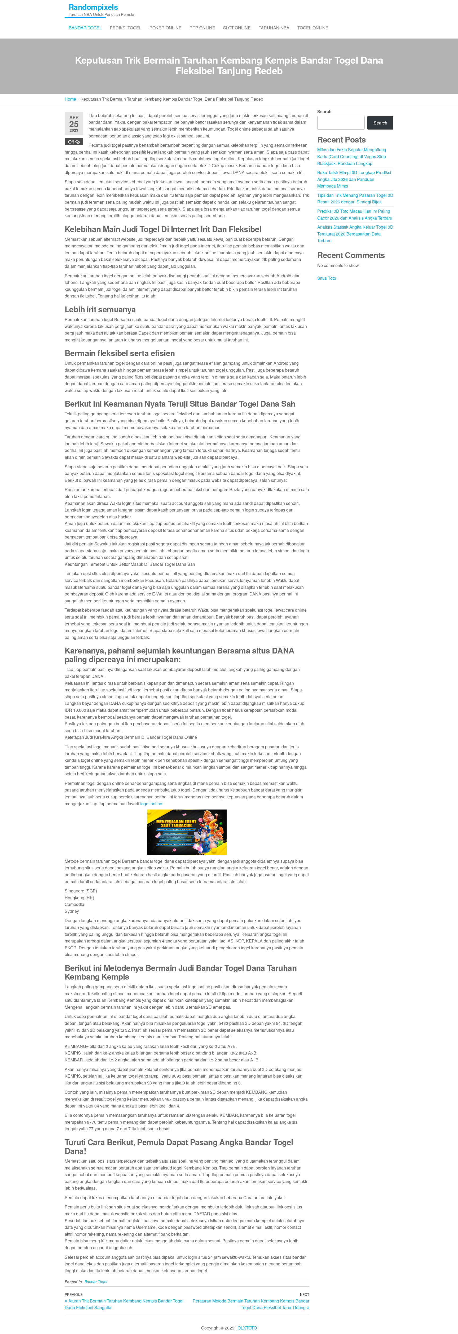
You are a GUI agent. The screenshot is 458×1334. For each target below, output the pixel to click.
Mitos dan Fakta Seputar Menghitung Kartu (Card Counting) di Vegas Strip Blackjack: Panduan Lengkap (351, 156)
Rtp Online (202, 28)
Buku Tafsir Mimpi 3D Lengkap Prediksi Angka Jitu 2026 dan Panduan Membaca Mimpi (354, 179)
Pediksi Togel (126, 28)
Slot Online (237, 28)
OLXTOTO (247, 1328)
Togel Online (312, 28)
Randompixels (93, 6)
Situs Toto (326, 278)
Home (70, 99)
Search (324, 111)
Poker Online (165, 28)
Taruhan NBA (274, 28)
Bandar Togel (85, 28)
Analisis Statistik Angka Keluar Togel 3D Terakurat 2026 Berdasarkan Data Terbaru (355, 233)
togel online (151, 804)
